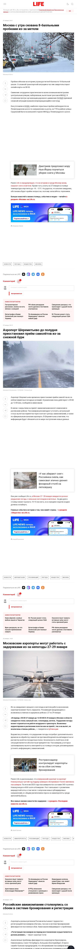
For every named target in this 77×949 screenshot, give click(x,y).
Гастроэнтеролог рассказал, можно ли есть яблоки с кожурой (15, 307)
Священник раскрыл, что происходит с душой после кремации (62, 307)
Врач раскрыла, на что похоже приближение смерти (13, 629)
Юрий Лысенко (17, 873)
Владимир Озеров (18, 226)
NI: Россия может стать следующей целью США (61, 315)
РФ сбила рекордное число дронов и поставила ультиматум (38, 307)
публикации (53, 729)
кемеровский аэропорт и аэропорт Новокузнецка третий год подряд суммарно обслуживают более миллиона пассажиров (42, 825)
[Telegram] (33, 274)
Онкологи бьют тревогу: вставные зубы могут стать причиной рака (61, 620)
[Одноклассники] (43, 274)
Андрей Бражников (18, 539)
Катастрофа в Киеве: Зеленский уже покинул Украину (14, 316)
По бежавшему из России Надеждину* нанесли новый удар (38, 316)
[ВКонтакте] (38, 274)
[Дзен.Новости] (24, 274)
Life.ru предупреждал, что (27, 183)
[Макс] (28, 274)
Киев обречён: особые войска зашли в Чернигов (14, 619)
